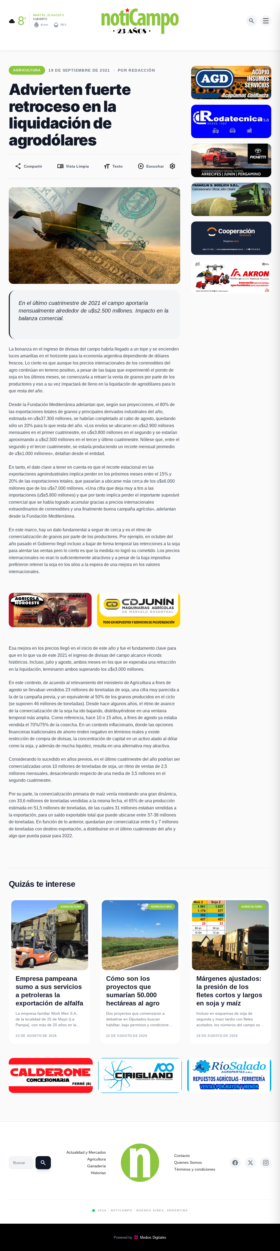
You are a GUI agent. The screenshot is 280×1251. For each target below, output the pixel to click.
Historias (98, 1173)
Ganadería (96, 1166)
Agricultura (96, 1159)
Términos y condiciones (194, 1169)
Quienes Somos (188, 1162)
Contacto (182, 1155)
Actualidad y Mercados (86, 1152)
